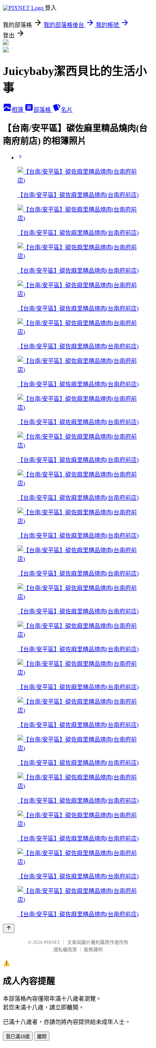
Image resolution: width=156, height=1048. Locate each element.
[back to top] (9, 928)
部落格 (42, 110)
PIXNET (52, 942)
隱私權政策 (65, 949)
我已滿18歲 (18, 1036)
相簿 (18, 110)
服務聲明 (93, 949)
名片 (67, 110)
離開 (41, 1036)
